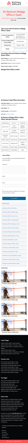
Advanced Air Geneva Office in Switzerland (10, 401)
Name (4, 176)
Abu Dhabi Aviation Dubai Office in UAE (10, 382)
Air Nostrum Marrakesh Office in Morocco (11, 232)
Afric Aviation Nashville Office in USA (9, 408)
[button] (26, 3)
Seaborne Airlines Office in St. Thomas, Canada (11, 345)
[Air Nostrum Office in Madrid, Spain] (14, 294)
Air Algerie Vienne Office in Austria (8, 410)
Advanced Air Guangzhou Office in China (10, 381)
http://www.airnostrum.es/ (20, 49)
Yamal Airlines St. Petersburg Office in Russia (11, 365)
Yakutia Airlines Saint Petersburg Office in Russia (12, 369)
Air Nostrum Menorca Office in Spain (10, 244)
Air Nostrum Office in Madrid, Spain (10, 212)
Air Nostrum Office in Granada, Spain (10, 220)
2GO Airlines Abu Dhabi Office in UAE (9, 386)
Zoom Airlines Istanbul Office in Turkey (9, 362)
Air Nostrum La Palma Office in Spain (10, 248)
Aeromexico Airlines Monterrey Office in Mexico (11, 406)
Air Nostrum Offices (13, 18)
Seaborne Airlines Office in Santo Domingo (10, 343)
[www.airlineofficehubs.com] (14, 3)
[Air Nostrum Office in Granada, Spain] (14, 326)
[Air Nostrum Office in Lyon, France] (14, 310)
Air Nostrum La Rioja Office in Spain (10, 252)
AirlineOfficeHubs (5, 18)
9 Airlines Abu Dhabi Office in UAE (8, 388)
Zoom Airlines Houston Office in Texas (9, 364)
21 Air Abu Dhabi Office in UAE (7, 384)
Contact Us (4, 436)
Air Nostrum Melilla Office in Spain (10, 240)
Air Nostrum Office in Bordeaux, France (11, 224)
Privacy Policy (5, 434)
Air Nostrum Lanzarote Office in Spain (10, 259)
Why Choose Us (5, 437)
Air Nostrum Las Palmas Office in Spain (11, 263)
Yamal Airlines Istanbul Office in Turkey (9, 367)
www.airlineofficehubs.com (11, 426)
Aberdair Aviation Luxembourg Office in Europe (11, 399)
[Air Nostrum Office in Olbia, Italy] (14, 277)
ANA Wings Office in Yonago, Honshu (9, 391)
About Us (4, 430)
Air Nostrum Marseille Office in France (10, 236)
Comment (4, 164)
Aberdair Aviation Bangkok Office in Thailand (11, 389)
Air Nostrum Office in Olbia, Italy (9, 208)
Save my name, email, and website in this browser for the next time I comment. (13, 192)
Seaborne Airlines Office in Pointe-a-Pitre (10, 354)
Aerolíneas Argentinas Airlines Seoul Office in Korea (12, 405)
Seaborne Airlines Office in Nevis (8, 350)
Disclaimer (4, 432)
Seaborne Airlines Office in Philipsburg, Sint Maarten (12, 352)
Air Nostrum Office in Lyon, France (10, 216)
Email (3, 183)
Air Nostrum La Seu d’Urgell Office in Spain (11, 255)
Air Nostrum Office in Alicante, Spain (10, 228)
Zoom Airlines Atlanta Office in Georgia (9, 372)
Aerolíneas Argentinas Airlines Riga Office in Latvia (12, 403)
